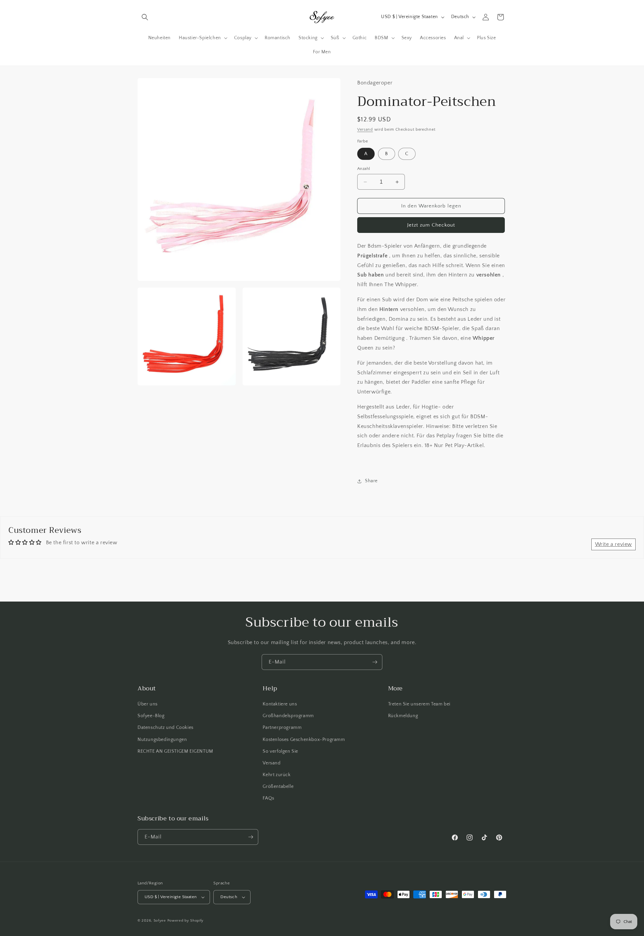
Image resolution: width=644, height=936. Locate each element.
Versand (365, 129)
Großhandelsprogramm (288, 716)
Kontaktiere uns (280, 704)
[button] (145, 17)
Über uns (148, 704)
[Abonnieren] (374, 662)
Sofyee (160, 921)
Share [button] (371, 481)
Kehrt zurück (276, 774)
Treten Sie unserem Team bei (419, 704)
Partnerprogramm (282, 727)
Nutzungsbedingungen (162, 739)
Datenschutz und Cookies (166, 727)
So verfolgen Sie (280, 751)
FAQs (268, 798)
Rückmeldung (403, 716)
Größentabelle (278, 786)
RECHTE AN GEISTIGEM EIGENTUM (175, 751)
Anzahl (363, 168)
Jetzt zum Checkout (431, 225)
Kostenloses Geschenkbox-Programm (304, 739)
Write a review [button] (613, 544)
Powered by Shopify (185, 921)
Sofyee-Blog (151, 716)
